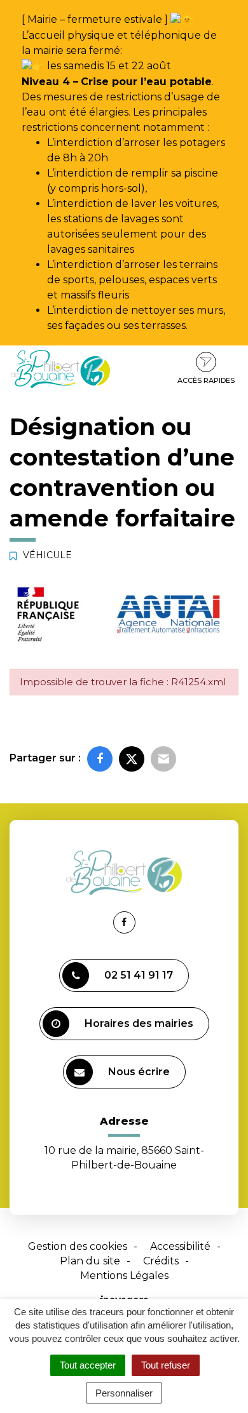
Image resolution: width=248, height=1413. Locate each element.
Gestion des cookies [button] (77, 1246)
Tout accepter (88, 1365)
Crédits (161, 1261)
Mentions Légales (124, 1275)
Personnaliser (124, 1393)
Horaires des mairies (139, 1023)
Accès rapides (206, 380)
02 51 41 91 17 (138, 975)
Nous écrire (139, 1072)
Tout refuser (165, 1365)
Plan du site (90, 1261)
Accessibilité (180, 1246)
